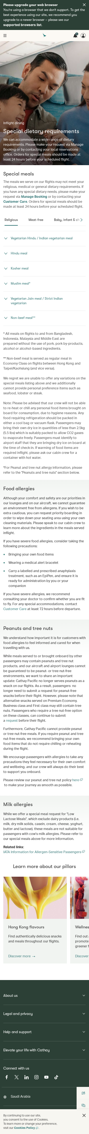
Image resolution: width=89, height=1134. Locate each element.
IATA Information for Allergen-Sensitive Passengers (44, 852)
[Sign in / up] (83, 35)
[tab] (11, 220)
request (12, 720)
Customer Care (15, 201)
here (76, 780)
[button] (21, 956)
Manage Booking (34, 196)
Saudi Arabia (20, 1096)
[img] (84, 4)
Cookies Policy (24, 1127)
